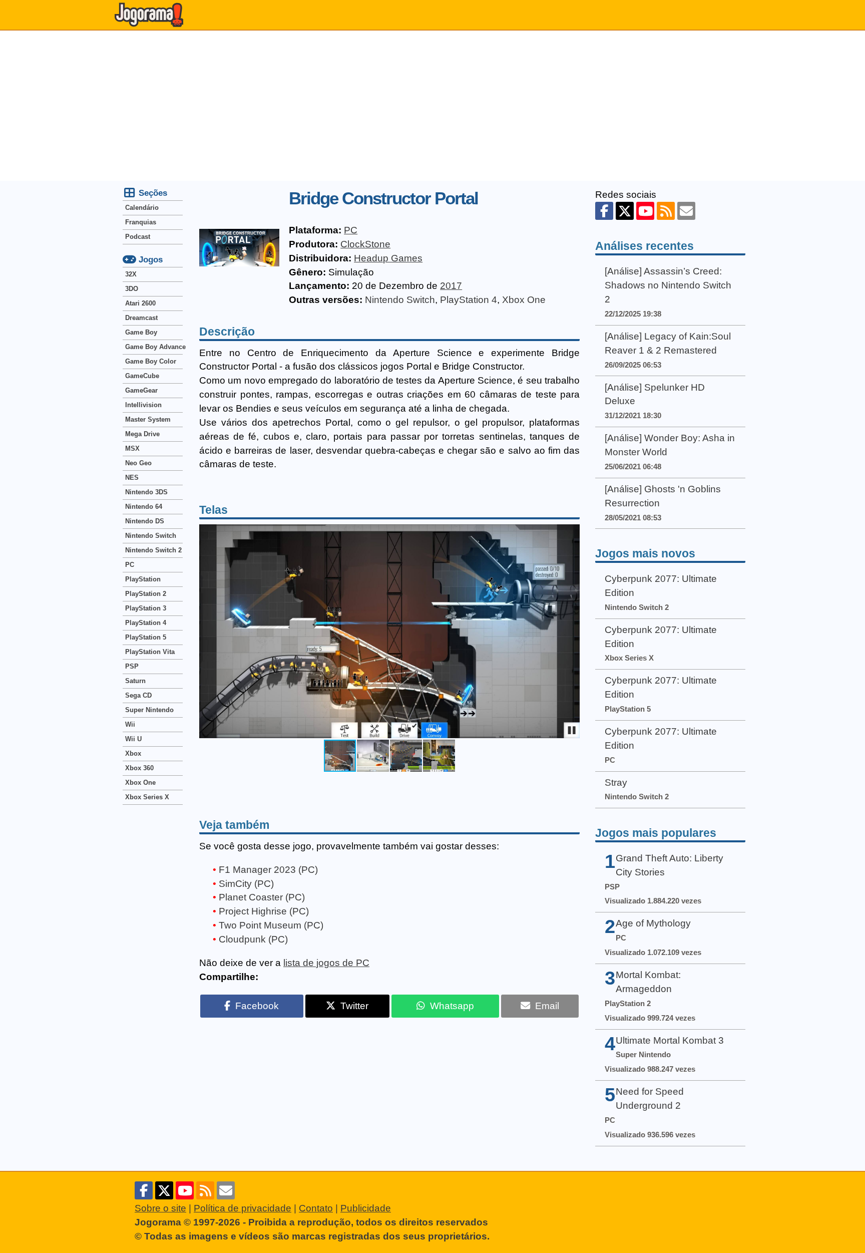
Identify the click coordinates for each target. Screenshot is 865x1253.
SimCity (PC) (246, 883)
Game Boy (141, 332)
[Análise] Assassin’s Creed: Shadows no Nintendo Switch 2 (668, 285)
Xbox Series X (147, 797)
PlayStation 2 (145, 593)
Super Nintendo (149, 710)
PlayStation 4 (468, 299)
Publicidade (365, 1208)
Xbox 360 (139, 768)
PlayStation (143, 579)
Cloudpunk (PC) (253, 939)
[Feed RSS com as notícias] (666, 211)
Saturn (135, 681)
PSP (132, 666)
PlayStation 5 (145, 637)
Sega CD (138, 695)
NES (132, 477)
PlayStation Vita (150, 652)
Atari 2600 (140, 303)
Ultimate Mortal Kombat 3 (670, 1040)
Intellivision (143, 405)
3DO (131, 288)
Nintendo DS (144, 521)
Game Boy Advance (154, 347)
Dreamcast (141, 318)
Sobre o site (160, 1208)
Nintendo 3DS (146, 492)
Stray (616, 782)
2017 (451, 285)
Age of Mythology (653, 923)
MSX (132, 448)
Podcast (137, 236)
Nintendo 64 (143, 506)
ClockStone (365, 244)
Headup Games (388, 258)
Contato (316, 1208)
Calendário (142, 207)
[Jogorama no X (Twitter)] (625, 211)
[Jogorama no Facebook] (604, 211)
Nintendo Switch (400, 299)
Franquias (140, 222)
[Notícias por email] (686, 211)
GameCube (142, 376)
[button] (571, 631)
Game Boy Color (150, 361)
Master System (148, 419)
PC (350, 230)
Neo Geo (138, 463)
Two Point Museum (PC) (271, 925)
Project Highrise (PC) (264, 911)
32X (131, 274)
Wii (130, 724)
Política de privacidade (242, 1208)
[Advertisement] (432, 106)
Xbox (133, 753)
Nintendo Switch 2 (153, 550)
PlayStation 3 (145, 608)
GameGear (141, 390)
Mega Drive (142, 434)
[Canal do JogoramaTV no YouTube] (645, 211)
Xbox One (524, 299)
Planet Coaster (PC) (262, 897)
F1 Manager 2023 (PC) (268, 869)
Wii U (133, 739)
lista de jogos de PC (326, 963)
